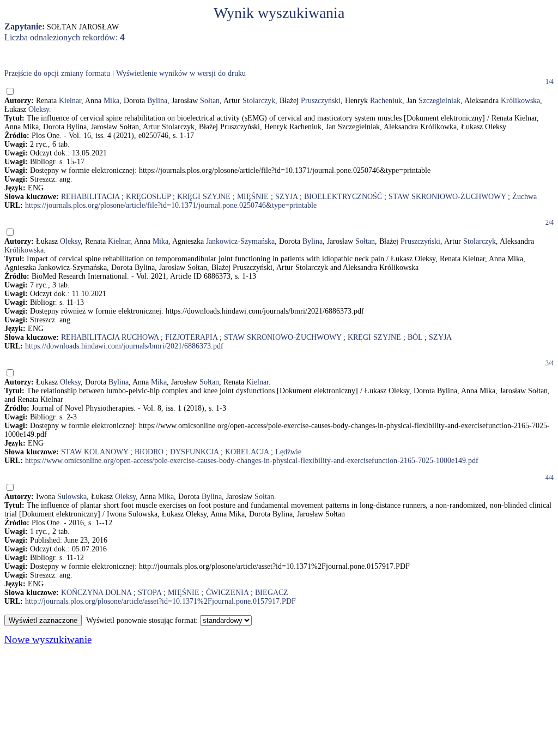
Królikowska (520, 101)
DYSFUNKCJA (194, 452)
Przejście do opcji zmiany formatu (57, 73)
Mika (111, 101)
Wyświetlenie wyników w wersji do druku (181, 73)
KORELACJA (247, 452)
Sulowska (72, 496)
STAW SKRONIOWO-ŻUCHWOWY (447, 197)
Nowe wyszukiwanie (48, 639)
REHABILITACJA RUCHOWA (110, 337)
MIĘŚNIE (253, 197)
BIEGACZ (271, 592)
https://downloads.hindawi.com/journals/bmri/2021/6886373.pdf (124, 346)
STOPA (149, 592)
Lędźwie (288, 452)
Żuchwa (524, 197)
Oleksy (38, 109)
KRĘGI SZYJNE (204, 197)
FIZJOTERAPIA (191, 337)
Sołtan (210, 101)
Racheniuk (386, 101)
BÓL (415, 337)
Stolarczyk (258, 101)
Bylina (157, 101)
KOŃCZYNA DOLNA (96, 592)
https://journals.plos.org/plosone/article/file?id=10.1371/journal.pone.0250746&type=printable (171, 205)
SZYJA (286, 197)
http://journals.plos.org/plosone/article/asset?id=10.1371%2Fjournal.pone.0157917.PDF (160, 601)
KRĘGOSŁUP (148, 197)
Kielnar (70, 101)
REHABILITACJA (90, 197)
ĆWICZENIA (227, 592)
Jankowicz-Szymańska (240, 241)
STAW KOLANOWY (94, 452)
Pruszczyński (321, 101)
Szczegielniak (439, 101)
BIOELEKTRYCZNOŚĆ (343, 197)
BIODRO (149, 452)
